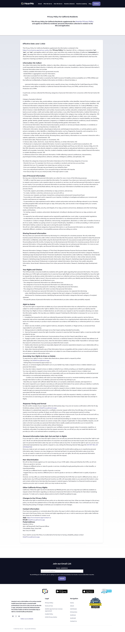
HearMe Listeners (69, 4)
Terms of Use (49, 606)
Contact (96, 4)
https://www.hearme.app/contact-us (39, 518)
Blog (90, 4)
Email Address (62, 568)
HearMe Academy (81, 4)
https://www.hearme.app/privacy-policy (36, 50)
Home (72, 603)
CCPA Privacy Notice (51, 617)
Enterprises (73, 612)
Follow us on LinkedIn (27, 619)
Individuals (73, 609)
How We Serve (58, 4)
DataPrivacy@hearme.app (41, 360)
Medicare (73, 615)
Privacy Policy (49, 603)
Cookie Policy (49, 614)
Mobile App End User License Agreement (53, 610)
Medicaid (73, 618)
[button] (40, 3)
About (72, 606)
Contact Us (73, 621)
